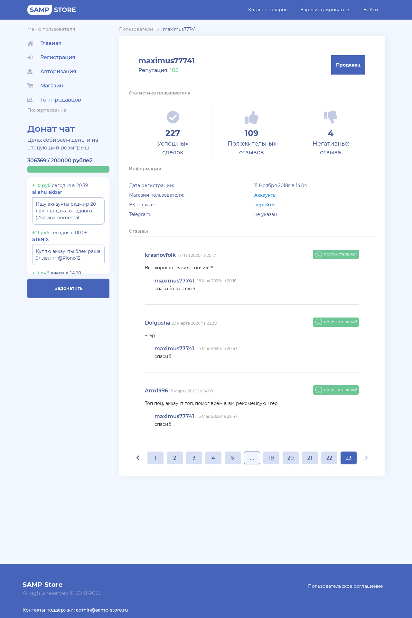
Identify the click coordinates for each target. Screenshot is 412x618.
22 (329, 458)
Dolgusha (157, 323)
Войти (370, 10)
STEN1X (40, 239)
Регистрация (57, 57)
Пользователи (136, 29)
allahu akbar (47, 192)
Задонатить (68, 288)
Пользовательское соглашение (345, 586)
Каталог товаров (268, 10)
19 (271, 458)
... (252, 458)
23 (348, 458)
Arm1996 (156, 391)
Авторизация (58, 71)
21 (309, 458)
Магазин (51, 86)
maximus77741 (179, 29)
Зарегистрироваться (326, 10)
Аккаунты (265, 195)
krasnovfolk (160, 255)
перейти (264, 205)
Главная (50, 43)
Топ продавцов (60, 100)
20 (290, 458)
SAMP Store (43, 584)
